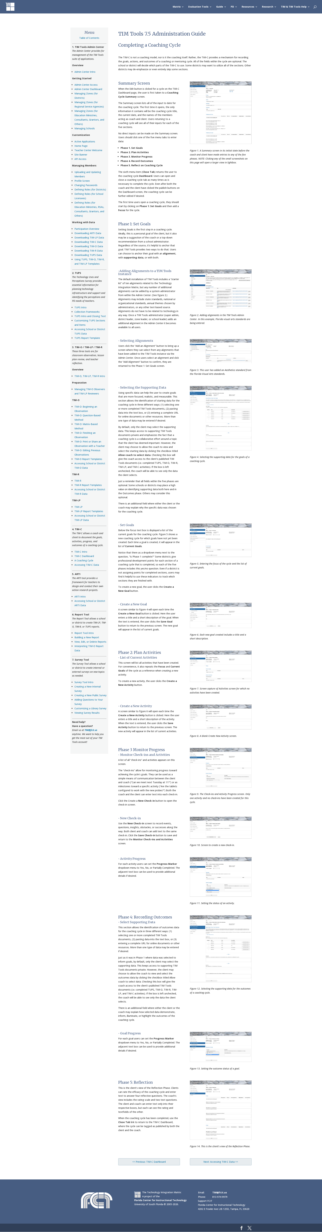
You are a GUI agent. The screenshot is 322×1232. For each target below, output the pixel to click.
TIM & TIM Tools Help (294, 7)
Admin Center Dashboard (88, 89)
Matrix (177, 7)
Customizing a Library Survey (90, 708)
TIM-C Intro (80, 551)
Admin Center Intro (84, 71)
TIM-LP (78, 506)
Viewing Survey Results (87, 712)
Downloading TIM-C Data (88, 241)
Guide (219, 7)
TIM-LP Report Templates (88, 511)
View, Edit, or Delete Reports (90, 641)
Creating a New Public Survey (90, 695)
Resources (248, 7)
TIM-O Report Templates (88, 459)
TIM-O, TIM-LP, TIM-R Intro (89, 376)
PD (232, 7)
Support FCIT (205, 1200)
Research (267, 7)
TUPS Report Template (87, 338)
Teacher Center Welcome (88, 150)
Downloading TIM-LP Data (89, 237)
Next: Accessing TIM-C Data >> (220, 1161)
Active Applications (84, 141)
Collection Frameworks (87, 311)
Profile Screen (82, 180)
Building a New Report (86, 637)
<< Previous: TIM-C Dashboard (149, 1161)
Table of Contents (89, 37)
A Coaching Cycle (83, 560)
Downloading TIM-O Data (88, 246)
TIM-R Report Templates (88, 485)
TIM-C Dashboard (84, 556)
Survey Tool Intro (83, 682)
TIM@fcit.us (91, 730)
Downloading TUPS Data (88, 255)
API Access (80, 159)
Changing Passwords (85, 185)
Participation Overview (86, 228)
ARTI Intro (80, 596)
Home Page (81, 145)
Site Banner (80, 154)
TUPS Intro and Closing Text (90, 316)
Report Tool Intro (84, 633)
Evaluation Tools (198, 7)
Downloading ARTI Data (87, 233)
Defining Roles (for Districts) (90, 189)
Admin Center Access (86, 84)
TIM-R (77, 480)
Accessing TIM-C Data (86, 564)
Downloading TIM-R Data (88, 250)
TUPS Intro (80, 307)
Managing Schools (84, 128)
